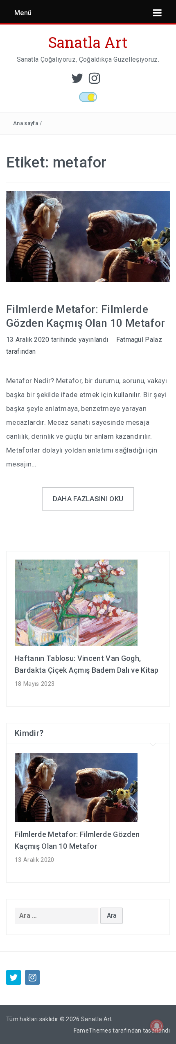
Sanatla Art (88, 42)
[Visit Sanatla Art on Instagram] (94, 81)
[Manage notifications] (156, 1026)
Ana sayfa (25, 123)
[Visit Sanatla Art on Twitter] (77, 81)
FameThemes (92, 1030)
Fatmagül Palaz (139, 340)
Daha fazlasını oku (88, 499)
